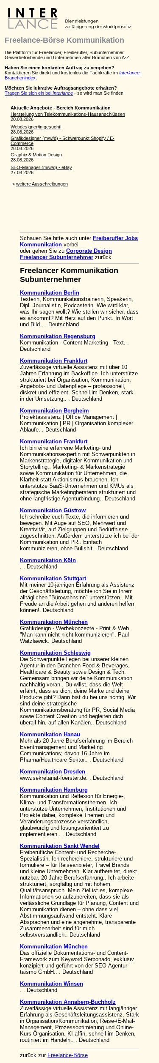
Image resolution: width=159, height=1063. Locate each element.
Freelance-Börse (67, 1055)
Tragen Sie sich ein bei (39, 93)
